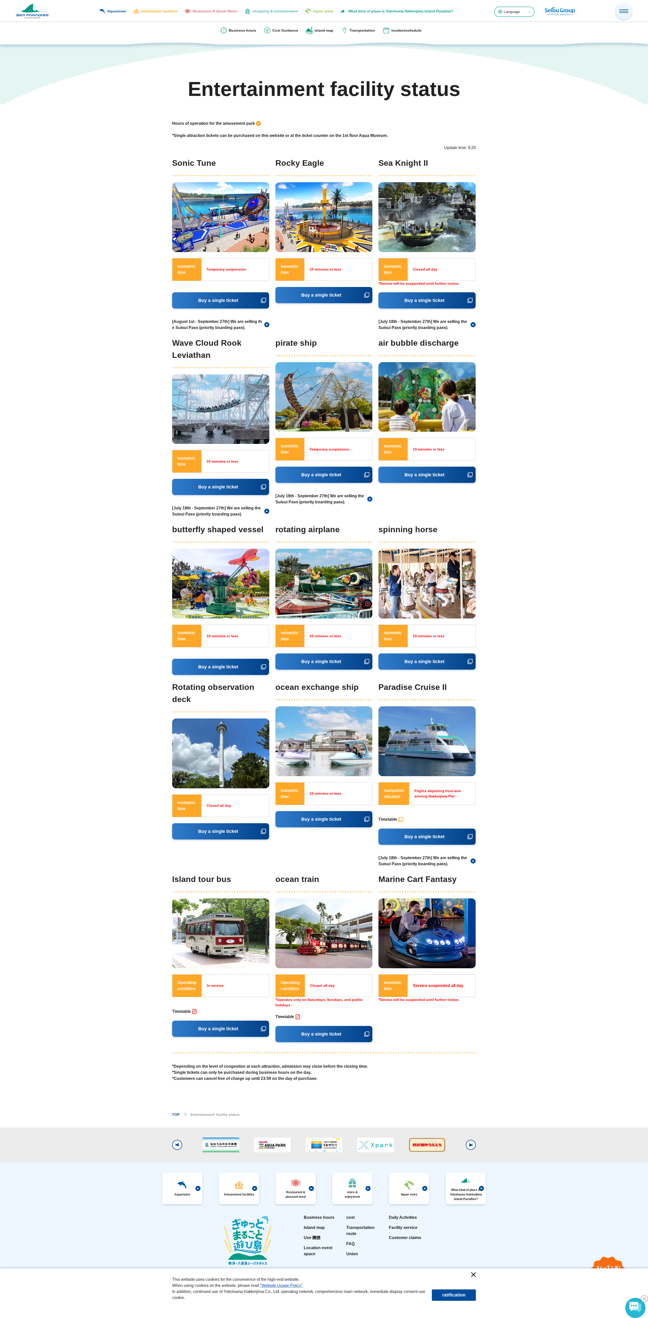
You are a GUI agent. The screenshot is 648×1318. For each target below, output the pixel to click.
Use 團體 (312, 1237)
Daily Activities (403, 1217)
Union (352, 1254)
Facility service (403, 1227)
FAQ (350, 1244)
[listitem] (216, 123)
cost (350, 1217)
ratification (453, 1295)
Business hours (319, 1217)
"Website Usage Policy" (281, 1285)
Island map (314, 1227)
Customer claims (405, 1237)
